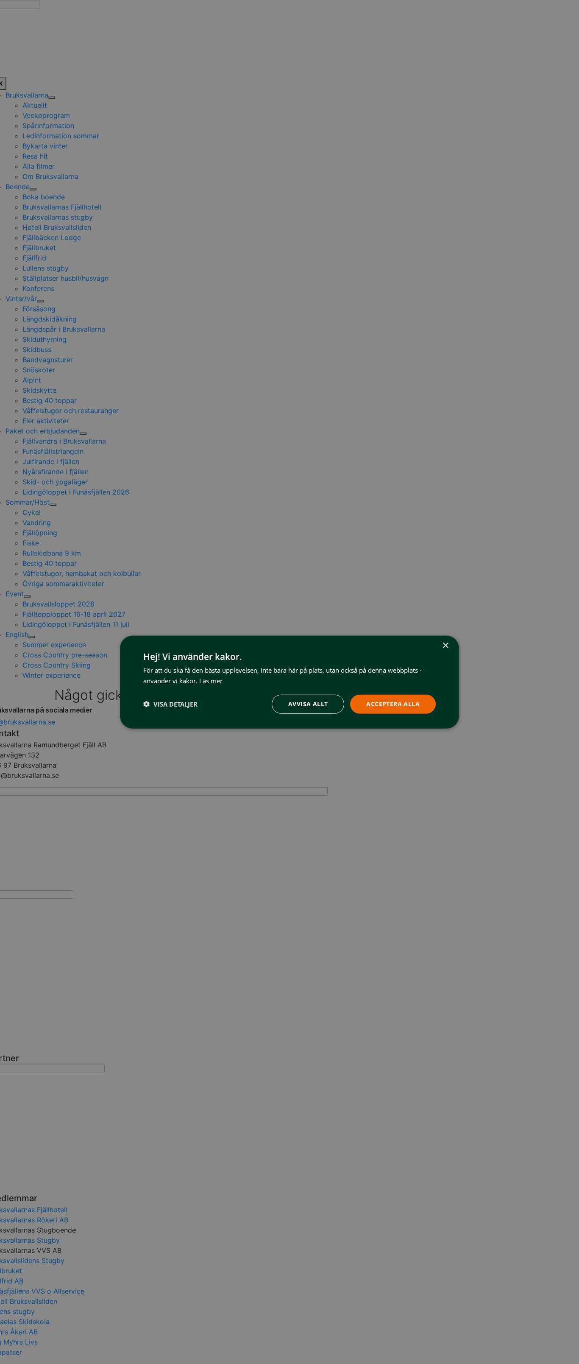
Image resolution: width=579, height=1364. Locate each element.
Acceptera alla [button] (393, 704)
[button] (170, 704)
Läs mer (211, 680)
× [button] (445, 646)
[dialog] (289, 682)
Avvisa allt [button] (308, 704)
